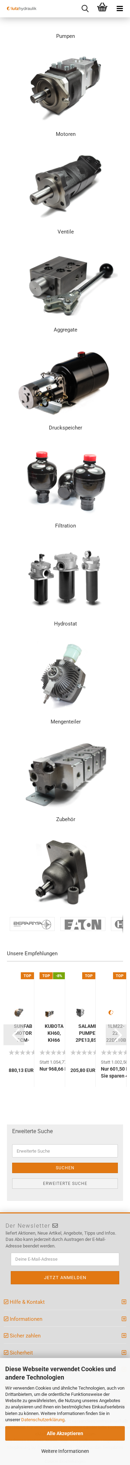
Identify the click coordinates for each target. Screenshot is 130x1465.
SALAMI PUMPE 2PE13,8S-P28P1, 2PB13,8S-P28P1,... (87, 1033)
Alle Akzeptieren (65, 1433)
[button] (13, 1034)
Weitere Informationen (65, 1451)
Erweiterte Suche (65, 1183)
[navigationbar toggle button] (119, 8)
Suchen (65, 1167)
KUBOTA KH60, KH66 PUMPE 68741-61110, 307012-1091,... (54, 1033)
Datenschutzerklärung (42, 1419)
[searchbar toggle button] (85, 8)
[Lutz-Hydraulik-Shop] (19, 8)
